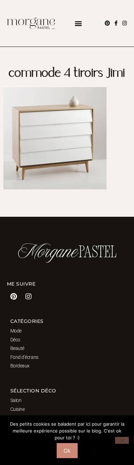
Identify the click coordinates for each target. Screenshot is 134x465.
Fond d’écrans (24, 357)
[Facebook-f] (116, 23)
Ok (67, 450)
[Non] (122, 440)
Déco (15, 339)
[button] (78, 23)
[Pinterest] (107, 23)
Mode (16, 331)
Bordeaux (20, 365)
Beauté (17, 348)
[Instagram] (124, 23)
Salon (16, 400)
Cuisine (17, 409)
